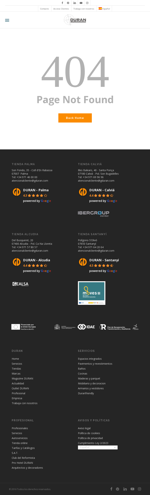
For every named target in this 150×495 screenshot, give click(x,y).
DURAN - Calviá (102, 190)
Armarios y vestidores (91, 388)
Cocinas (82, 373)
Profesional (18, 393)
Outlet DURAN (20, 388)
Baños (82, 368)
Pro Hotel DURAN (22, 462)
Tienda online (20, 443)
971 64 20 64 (96, 247)
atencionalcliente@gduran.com (30, 180)
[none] (98, 447)
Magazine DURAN (22, 378)
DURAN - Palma (36, 190)
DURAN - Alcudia (36, 260)
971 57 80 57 (29, 247)
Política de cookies (89, 433)
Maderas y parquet (89, 378)
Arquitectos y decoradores (27, 467)
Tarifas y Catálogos (23, 448)
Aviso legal (84, 428)
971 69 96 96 (96, 177)
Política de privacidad (90, 438)
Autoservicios (20, 438)
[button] (7, 20)
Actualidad (18, 383)
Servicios (17, 363)
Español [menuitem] (84, 447)
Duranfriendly (86, 393)
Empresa (17, 398)
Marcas (16, 373)
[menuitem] (104, 9)
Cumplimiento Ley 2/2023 (93, 443)
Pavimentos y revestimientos (95, 363)
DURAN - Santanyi (104, 260)
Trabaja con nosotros (25, 403)
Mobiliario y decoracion (92, 383)
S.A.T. (15, 453)
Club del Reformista (23, 458)
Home (15, 358)
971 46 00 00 (29, 177)
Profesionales (20, 428)
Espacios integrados (90, 358)
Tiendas (16, 368)
